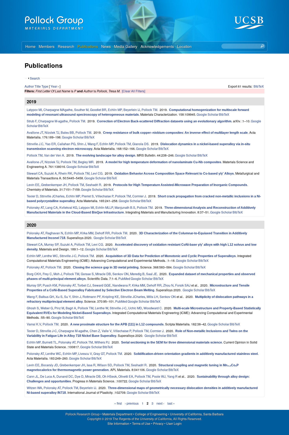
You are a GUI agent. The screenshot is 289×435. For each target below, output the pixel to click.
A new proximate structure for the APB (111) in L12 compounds (117, 324)
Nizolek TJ (52, 132)
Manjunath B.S (125, 207)
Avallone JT (35, 132)
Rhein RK (65, 173)
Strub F (32, 121)
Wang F (92, 144)
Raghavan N (54, 233)
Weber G (46, 308)
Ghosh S (33, 308)
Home (30, 46)
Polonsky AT (35, 207)
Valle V (106, 331)
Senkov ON (120, 274)
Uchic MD (135, 308)
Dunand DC (64, 376)
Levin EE (33, 184)
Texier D (32, 196)
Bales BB (67, 132)
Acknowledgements (157, 46)
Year (54, 86)
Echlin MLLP (104, 207)
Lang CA (51, 207)
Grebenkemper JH (54, 184)
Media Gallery (125, 46)
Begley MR (86, 162)
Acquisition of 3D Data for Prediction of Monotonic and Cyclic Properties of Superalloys (171, 256)
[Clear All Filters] (133, 91)
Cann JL (33, 376)
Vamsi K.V (34, 324)
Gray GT (99, 353)
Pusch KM (50, 285)
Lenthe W (101, 308)
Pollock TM (149, 109)
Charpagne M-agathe (53, 121)
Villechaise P (104, 196)
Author (29, 86)
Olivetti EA (125, 376)
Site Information (118, 423)
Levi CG (96, 173)
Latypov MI (34, 109)
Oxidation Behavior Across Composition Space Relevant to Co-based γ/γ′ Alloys (174, 173)
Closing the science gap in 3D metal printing (106, 267)
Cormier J (139, 196)
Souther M (81, 109)
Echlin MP (115, 109)
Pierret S (88, 196)
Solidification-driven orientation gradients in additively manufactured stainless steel (196, 353)
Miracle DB (103, 274)
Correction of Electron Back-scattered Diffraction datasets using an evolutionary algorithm (164, 121)
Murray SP (51, 244)
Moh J (57, 274)
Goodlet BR (98, 109)
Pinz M (59, 308)
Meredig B (137, 274)
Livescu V (85, 353)
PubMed (124, 278)
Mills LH (152, 296)
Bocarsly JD (49, 365)
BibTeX (259, 86)
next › (160, 403)
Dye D (79, 376)
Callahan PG (66, 144)
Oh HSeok (109, 376)
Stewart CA (35, 173)
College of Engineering (151, 414)
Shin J (81, 144)
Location (184, 46)
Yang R (172, 376)
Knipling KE (110, 296)
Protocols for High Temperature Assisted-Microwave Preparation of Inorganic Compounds (180, 185)
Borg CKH (34, 274)
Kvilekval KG (68, 207)
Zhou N (168, 285)
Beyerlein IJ (131, 109)
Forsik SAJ (183, 285)
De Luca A (47, 376)
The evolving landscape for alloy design (105, 155)
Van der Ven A (54, 155)
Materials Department (117, 414)
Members (47, 46)
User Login (174, 423)
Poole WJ (159, 376)
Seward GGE (101, 285)
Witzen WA (34, 388)
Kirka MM (86, 233)
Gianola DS (140, 144)
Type (44, 86)
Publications (87, 46)
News (106, 46)
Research (66, 46)
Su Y (67, 296)
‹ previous (132, 403)
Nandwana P (121, 285)
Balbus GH (46, 296)
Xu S (59, 296)
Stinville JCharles (52, 196)
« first (118, 403)
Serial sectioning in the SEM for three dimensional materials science (171, 342)
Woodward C (153, 308)
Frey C (47, 274)
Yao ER (50, 144)
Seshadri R (93, 184)
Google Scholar (207, 114)
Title (38, 86)
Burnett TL (49, 342)
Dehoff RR (102, 233)
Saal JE (151, 274)
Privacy (158, 423)
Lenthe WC (50, 256)
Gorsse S (87, 274)
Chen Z (95, 331)
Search (35, 78)
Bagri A (71, 308)
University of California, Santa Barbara (197, 414)
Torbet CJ (84, 285)
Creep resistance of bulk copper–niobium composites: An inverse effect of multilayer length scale (175, 132)
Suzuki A (50, 173)
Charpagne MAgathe (58, 109)
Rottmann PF (92, 296)
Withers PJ (101, 342)
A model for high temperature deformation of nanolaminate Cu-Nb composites (163, 162)
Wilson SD (104, 365)
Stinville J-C (68, 256)
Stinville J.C (35, 144)
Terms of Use (141, 423)
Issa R (91, 365)
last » (171, 403)
